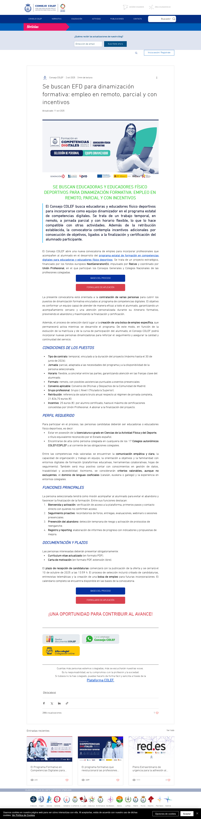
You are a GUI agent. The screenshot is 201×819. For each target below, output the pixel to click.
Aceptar (187, 813)
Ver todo (170, 730)
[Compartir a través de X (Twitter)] (51, 703)
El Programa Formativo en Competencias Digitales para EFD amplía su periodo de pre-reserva (49, 769)
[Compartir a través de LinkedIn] (59, 703)
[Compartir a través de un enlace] (66, 703)
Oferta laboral (49, 692)
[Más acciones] (157, 78)
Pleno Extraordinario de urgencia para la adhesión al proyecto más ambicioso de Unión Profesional (149, 769)
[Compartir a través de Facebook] (43, 703)
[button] (56, 19)
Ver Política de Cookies (23, 815)
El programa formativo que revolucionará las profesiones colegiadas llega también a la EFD (99, 769)
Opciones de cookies (165, 813)
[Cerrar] (197, 813)
